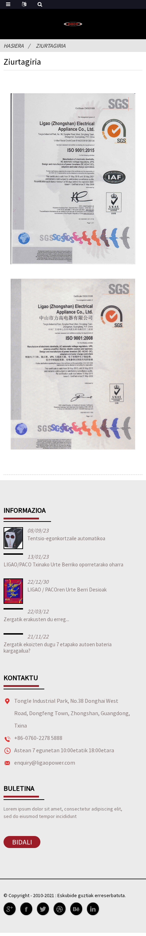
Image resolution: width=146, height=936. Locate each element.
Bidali (22, 841)
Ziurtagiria (51, 45)
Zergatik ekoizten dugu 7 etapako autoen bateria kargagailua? (58, 647)
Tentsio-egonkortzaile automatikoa (66, 538)
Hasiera (14, 45)
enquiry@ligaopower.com (44, 762)
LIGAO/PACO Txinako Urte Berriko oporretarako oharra (63, 564)
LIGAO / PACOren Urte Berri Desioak (67, 589)
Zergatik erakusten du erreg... (36, 619)
